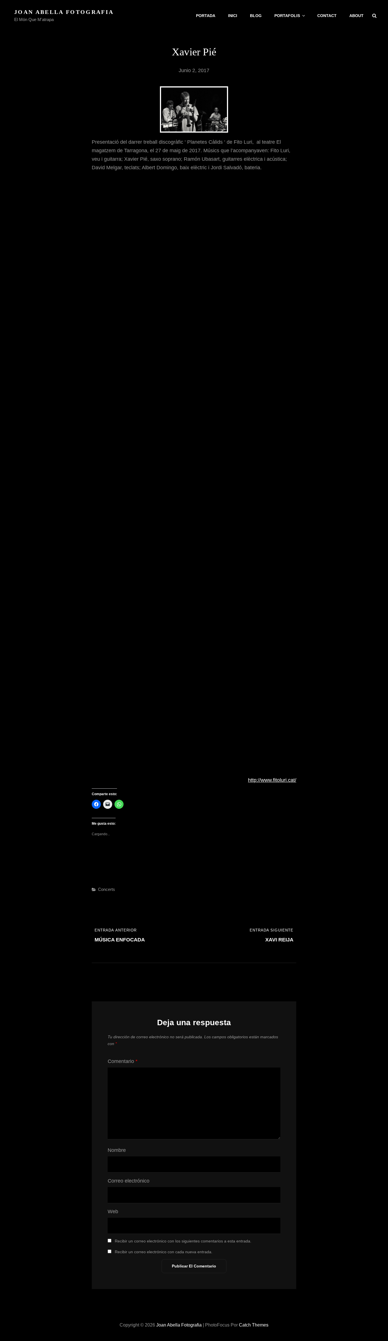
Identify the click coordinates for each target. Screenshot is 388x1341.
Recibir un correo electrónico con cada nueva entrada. (163, 1252)
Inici (232, 15)
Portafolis (287, 15)
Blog (256, 15)
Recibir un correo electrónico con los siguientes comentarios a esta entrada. (183, 1241)
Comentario (122, 1061)
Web (113, 1211)
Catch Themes (253, 1325)
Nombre (117, 1150)
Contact (327, 15)
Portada (205, 15)
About (356, 15)
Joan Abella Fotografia (64, 12)
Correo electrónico (128, 1181)
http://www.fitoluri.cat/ (272, 780)
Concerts (106, 889)
